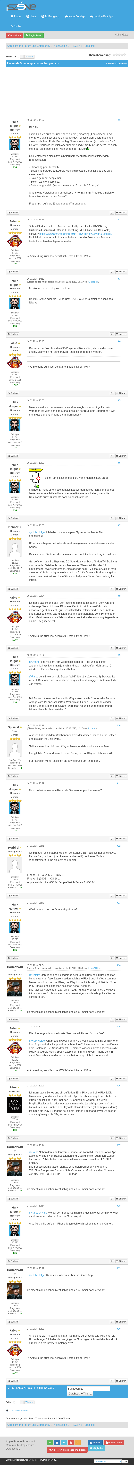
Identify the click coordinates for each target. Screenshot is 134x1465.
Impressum (27, 1445)
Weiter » (29, 57)
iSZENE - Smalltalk (84, 45)
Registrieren (35, 35)
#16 (118, 1086)
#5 (119, 400)
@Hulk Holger (37, 532)
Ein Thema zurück (21, 1388)
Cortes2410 (92, 968)
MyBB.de (33, 1460)
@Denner (34, 661)
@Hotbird (34, 975)
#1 (119, 120)
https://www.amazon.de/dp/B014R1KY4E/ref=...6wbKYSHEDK (75, 233)
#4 (119, 341)
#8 (119, 596)
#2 (119, 220)
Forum (17, 16)
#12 (118, 846)
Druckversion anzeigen (19, 1410)
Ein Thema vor (43, 1388)
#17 (118, 1145)
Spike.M (91, 728)
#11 (118, 783)
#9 (119, 655)
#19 (118, 1268)
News (32, 16)
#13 (118, 903)
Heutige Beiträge (103, 16)
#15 (118, 1027)
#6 (119, 463)
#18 (118, 1206)
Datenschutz (13, 1448)
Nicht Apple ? (61, 45)
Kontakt (96, 1442)
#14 (118, 965)
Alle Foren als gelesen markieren (68, 1449)
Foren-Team (115, 1442)
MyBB (53, 1460)
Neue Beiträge (76, 16)
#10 (118, 725)
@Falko (33, 676)
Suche (17, 26)
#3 (119, 279)
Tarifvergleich (52, 16)
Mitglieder (97, 1448)
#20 (118, 1329)
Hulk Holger (92, 282)
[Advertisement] (67, 94)
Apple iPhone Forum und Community (28, 45)
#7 (119, 525)
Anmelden (15, 35)
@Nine (43, 1212)
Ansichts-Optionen (116, 63)
